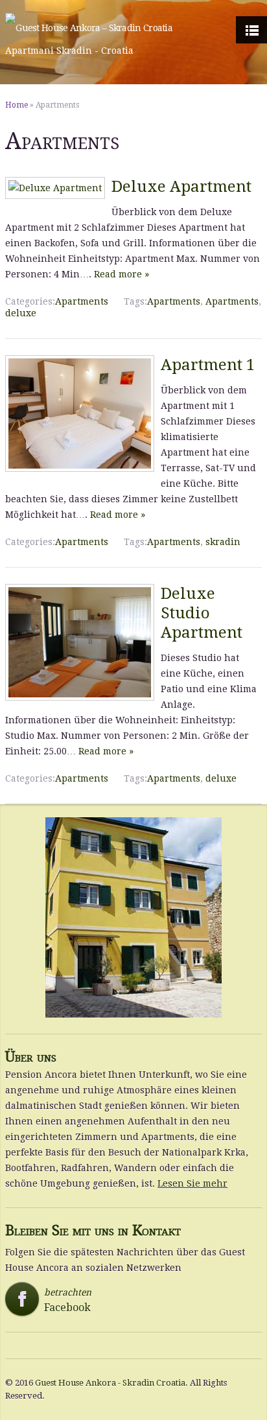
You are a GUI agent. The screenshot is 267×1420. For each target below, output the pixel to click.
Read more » (121, 274)
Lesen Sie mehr (192, 1183)
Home (16, 105)
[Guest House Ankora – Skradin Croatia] (88, 28)
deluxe (20, 313)
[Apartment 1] (79, 468)
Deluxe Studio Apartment (201, 613)
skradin (222, 542)
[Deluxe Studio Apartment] (79, 697)
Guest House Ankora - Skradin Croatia (110, 1383)
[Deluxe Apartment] (55, 188)
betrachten (53, 1300)
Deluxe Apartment (181, 187)
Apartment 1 (208, 365)
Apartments (81, 301)
